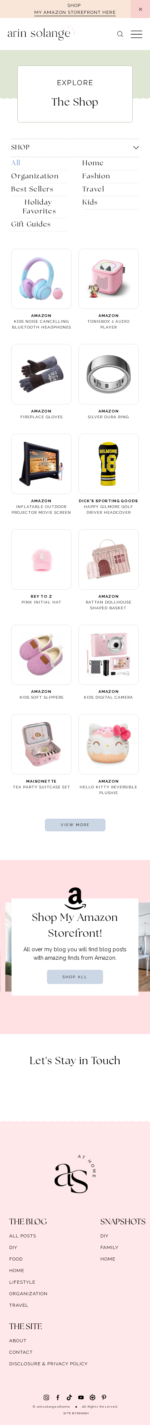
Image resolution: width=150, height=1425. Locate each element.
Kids (90, 202)
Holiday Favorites (40, 207)
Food (16, 1259)
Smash (83, 1413)
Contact (21, 1352)
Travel (93, 189)
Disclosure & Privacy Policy (48, 1363)
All (16, 163)
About (18, 1340)
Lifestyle (22, 1282)
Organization (35, 176)
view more (75, 825)
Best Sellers (32, 189)
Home (93, 163)
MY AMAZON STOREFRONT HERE (75, 12)
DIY (13, 1247)
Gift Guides (31, 224)
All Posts (22, 1236)
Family (109, 1247)
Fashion (96, 176)
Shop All (75, 977)
